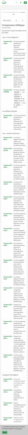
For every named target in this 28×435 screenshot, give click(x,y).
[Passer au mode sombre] (20, 2)
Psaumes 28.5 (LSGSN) (8, 91)
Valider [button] (4, 432)
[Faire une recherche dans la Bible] (16, 2)
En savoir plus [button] (18, 428)
